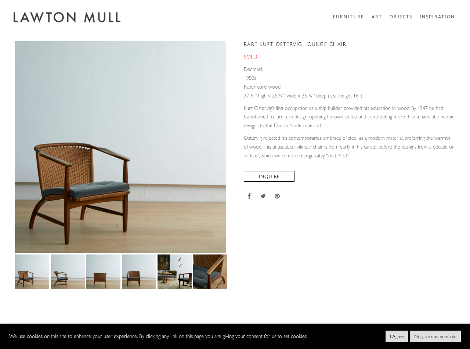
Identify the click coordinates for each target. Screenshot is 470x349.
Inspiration (437, 17)
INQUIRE (269, 176)
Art (377, 17)
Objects (401, 17)
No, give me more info (435, 336)
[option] (121, 147)
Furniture (348, 17)
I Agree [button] (397, 336)
